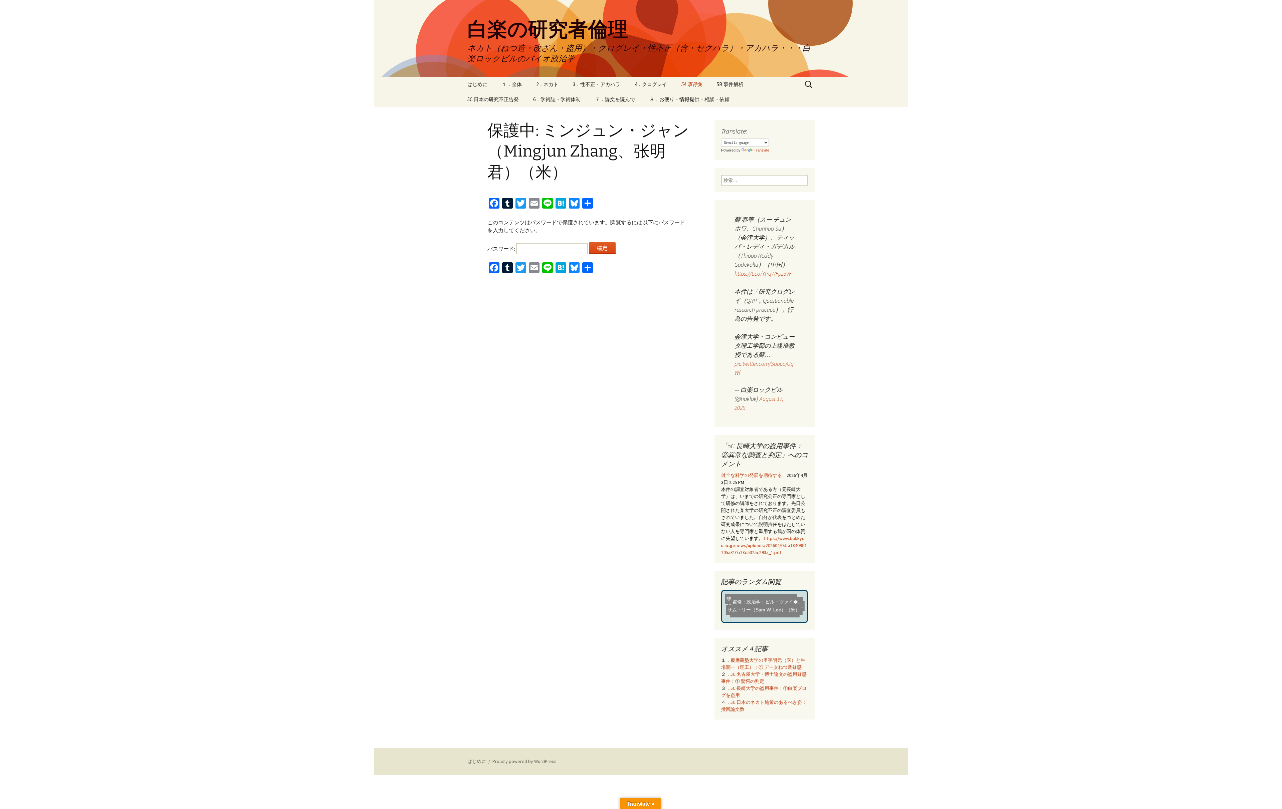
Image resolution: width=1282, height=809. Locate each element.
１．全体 (512, 84)
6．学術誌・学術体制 (557, 99)
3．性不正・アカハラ (596, 84)
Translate (761, 150)
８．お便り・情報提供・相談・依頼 (689, 99)
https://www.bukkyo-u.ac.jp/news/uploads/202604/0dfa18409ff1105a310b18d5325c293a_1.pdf (764, 545)
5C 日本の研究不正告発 (493, 99)
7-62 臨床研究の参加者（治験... (760, 611)
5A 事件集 (691, 84)
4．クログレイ (651, 84)
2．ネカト (547, 84)
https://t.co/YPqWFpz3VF (763, 273)
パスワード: (501, 248)
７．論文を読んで (615, 99)
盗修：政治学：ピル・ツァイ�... (765, 605)
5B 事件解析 (730, 84)
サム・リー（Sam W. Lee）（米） (759, 598)
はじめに (477, 84)
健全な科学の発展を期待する (751, 475)
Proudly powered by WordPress (524, 761)
